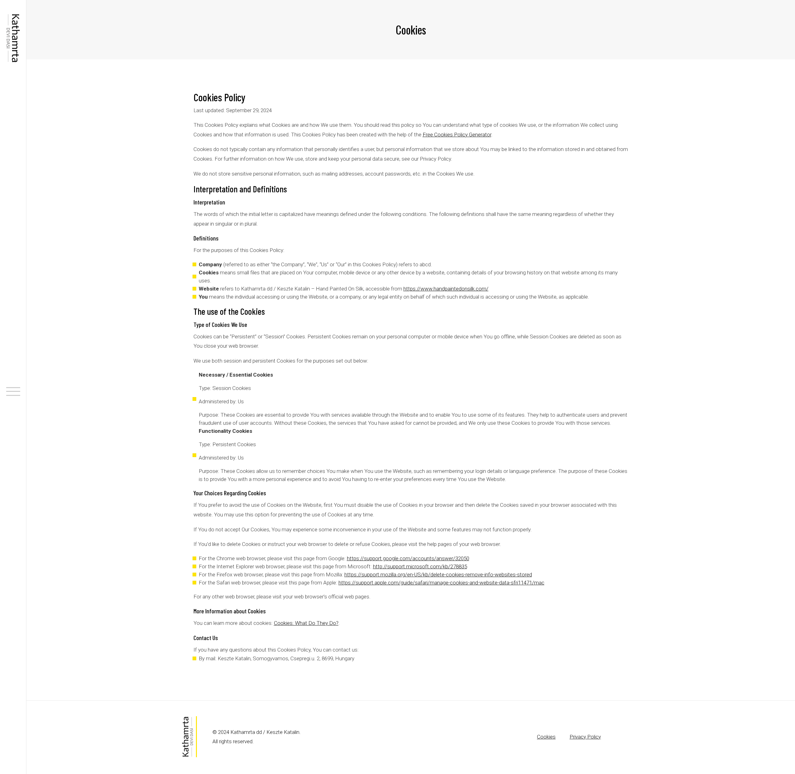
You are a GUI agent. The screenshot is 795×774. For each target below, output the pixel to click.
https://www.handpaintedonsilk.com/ (445, 289)
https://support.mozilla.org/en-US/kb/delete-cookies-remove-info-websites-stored (438, 574)
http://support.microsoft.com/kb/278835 (420, 566)
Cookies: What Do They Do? (306, 623)
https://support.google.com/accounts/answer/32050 (408, 558)
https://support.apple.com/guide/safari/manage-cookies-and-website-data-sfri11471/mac (441, 582)
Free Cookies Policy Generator (457, 134)
